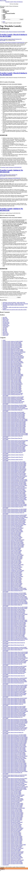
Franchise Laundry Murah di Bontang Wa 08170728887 (14, 622)
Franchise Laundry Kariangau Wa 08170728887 (13, 557)
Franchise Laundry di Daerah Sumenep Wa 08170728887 (14, 510)
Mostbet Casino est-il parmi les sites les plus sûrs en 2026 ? (15, 309)
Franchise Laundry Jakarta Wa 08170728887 (12, 548)
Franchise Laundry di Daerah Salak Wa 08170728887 (14, 489)
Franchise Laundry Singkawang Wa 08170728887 (13, 828)
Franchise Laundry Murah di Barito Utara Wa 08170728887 (15, 608)
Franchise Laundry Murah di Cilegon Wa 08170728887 (14, 630)
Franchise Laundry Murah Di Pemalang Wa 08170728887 (15, 728)
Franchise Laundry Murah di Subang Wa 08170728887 (14, 762)
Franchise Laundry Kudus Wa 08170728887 (12, 565)
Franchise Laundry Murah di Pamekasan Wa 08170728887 (15, 719)
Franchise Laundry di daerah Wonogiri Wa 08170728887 (14, 524)
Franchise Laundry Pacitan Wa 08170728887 (12, 792)
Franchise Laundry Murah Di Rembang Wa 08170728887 (15, 743)
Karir (4, 15)
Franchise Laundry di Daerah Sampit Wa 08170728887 (14, 492)
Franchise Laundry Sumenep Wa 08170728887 (12, 841)
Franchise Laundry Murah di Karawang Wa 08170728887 (15, 661)
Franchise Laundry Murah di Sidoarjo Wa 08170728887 (14, 754)
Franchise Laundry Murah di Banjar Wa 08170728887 (14, 595)
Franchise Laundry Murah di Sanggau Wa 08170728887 (14, 750)
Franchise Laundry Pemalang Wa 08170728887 (12, 806)
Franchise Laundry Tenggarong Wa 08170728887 (13, 853)
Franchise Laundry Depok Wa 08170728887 (12, 392)
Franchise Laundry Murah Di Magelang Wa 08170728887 (15, 693)
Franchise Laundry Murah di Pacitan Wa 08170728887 (14, 715)
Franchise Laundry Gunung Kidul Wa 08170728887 (13, 539)
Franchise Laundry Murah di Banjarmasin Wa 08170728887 (15, 597)
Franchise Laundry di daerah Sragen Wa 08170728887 (14, 503)
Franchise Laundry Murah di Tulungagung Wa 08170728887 (15, 786)
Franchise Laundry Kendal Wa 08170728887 (12, 561)
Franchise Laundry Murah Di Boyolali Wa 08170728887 (14, 623)
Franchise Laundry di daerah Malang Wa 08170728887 (14, 467)
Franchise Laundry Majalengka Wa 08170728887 (13, 576)
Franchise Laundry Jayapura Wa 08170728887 (12, 550)
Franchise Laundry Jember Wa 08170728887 (12, 551)
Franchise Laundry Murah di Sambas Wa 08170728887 (14, 747)
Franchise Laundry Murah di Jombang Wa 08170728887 (14, 656)
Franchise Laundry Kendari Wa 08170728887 (12, 562)
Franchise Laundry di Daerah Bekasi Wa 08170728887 (14, 413)
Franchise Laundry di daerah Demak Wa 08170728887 (14, 427)
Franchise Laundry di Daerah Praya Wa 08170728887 (14, 486)
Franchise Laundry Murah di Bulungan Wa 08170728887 (14, 626)
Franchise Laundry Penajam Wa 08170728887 (12, 809)
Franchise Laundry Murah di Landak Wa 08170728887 (14, 688)
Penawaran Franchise (10, 13)
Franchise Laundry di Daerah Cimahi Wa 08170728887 (14, 425)
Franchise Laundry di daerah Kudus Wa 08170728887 (14, 448)
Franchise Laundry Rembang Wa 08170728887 (12, 819)
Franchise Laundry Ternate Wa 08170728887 (12, 854)
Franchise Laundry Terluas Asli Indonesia (14, 1)
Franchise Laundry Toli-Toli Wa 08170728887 (12, 856)
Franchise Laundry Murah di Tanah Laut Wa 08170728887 (15, 775)
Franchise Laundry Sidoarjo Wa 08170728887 (12, 827)
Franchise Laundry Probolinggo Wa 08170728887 (13, 812)
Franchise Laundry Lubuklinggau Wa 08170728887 (13, 570)
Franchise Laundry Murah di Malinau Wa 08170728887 (14, 701)
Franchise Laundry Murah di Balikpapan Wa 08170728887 (15, 589)
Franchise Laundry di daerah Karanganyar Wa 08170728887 (15, 445)
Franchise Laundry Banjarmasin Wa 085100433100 (13, 356)
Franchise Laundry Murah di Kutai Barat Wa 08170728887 (15, 681)
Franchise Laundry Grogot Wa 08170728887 (12, 538)
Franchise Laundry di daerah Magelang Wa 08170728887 (14, 463)
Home (4, 9)
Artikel (4, 16)
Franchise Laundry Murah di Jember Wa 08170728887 (14, 654)
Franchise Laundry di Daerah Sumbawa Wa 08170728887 (15, 509)
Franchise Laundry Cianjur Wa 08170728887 (12, 381)
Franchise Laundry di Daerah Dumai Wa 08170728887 (14, 431)
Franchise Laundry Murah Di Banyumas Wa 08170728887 (15, 601)
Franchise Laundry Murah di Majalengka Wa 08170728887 (15, 698)
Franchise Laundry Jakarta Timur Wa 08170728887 (13, 545)
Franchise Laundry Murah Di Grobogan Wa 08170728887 (15, 637)
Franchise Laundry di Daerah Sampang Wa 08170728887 (14, 491)
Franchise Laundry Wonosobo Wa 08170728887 (13, 862)
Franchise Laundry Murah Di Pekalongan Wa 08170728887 (15, 727)
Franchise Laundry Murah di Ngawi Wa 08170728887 (14, 713)
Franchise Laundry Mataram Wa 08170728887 (12, 584)
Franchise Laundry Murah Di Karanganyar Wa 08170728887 (15, 660)
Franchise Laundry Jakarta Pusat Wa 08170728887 (13, 543)
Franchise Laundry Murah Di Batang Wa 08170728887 (14, 610)
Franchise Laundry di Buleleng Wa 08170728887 (13, 398)
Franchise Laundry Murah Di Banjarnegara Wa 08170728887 (15, 598)
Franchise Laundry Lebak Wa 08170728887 (12, 568)
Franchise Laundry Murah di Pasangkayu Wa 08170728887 (15, 723)
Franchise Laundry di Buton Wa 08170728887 (12, 400)
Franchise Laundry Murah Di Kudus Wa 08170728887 (14, 679)
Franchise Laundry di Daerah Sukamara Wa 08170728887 (15, 505)
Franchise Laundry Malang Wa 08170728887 (12, 580)
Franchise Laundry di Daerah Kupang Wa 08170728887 (14, 450)
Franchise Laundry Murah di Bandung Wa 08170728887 (14, 593)
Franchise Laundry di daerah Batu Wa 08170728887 (13, 412)
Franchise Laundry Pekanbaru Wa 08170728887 (13, 805)
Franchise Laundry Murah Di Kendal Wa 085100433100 (14, 668)
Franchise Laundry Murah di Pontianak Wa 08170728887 (14, 736)
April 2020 (5, 331)
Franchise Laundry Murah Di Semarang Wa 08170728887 (15, 751)
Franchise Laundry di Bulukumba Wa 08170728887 (13, 399)
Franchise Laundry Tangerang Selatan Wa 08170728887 (14, 844)
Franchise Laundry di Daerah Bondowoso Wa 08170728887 (15, 420)
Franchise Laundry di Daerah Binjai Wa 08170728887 (14, 415)
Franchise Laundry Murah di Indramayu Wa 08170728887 (15, 647)
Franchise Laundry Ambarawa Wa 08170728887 (13, 341)
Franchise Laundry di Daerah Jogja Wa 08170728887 (14, 443)
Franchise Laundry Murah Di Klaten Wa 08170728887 (14, 671)
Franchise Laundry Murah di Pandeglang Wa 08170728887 (15, 720)
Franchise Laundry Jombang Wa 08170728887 (12, 554)
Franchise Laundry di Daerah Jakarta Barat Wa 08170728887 (15, 433)
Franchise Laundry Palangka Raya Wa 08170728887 (13, 795)
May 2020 (5, 330)
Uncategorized (6, 864)
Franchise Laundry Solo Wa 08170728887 (11, 831)
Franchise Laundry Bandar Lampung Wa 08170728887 (14, 352)
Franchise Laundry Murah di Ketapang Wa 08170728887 (14, 669)
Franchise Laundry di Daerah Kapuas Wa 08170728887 (14, 444)
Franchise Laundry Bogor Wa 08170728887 (12, 373)
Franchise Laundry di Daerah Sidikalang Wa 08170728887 (15, 497)
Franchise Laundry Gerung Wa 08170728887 (12, 536)
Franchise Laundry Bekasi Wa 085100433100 (12, 365)
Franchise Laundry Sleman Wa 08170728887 (12, 830)
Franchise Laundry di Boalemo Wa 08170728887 (13, 393)
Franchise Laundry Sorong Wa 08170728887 (12, 832)
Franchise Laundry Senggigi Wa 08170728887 (12, 824)
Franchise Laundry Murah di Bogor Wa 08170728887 (14, 619)
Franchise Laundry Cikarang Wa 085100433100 (13, 383)
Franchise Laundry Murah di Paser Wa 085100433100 (14, 724)
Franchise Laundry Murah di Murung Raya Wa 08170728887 (15, 711)
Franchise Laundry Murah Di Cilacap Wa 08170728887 (14, 629)
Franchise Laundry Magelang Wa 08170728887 (12, 574)
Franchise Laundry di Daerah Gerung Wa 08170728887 (14, 432)
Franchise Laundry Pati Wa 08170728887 (11, 802)
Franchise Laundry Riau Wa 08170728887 (11, 821)
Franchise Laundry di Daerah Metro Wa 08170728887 (14, 472)
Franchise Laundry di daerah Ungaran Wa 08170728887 (14, 522)
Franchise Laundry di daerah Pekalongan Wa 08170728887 (15, 485)
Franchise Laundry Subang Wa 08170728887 (12, 835)
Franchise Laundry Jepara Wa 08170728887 (12, 552)
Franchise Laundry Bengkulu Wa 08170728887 (12, 366)
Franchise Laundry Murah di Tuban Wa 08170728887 (14, 785)
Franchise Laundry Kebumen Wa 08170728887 (12, 558)
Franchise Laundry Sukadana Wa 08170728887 (12, 837)
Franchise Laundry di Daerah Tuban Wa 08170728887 (14, 521)
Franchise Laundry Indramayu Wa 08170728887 (13, 541)
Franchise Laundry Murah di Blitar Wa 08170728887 (14, 616)
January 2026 (5, 320)
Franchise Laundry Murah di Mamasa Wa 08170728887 (14, 702)
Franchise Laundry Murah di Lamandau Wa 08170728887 (15, 686)
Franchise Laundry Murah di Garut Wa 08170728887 (14, 635)
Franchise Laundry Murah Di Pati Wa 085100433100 (14, 726)
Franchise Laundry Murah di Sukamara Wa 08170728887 (14, 764)
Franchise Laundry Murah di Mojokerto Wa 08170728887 (15, 710)
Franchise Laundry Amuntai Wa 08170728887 (12, 346)
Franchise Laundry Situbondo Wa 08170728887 (12, 829)
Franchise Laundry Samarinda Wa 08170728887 (13, 822)
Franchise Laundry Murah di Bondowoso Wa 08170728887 (15, 621)
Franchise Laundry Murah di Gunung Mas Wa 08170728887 (15, 639)
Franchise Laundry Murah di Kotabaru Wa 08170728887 (14, 672)
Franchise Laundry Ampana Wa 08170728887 (12, 343)
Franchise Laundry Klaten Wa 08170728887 (12, 563)
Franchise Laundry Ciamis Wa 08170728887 (12, 380)
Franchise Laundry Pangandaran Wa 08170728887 (13, 799)
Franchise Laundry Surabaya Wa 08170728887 (12, 842)
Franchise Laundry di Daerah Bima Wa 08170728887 (14, 414)
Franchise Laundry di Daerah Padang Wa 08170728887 (14, 474)
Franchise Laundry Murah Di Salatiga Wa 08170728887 (14, 745)
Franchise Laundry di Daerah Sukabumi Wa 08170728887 (15, 504)
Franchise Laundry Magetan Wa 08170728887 (12, 575)
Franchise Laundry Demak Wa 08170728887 (12, 389)
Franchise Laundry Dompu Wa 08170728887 (12, 532)
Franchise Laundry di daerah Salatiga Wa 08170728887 (14, 490)
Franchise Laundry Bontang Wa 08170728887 (12, 376)
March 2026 (5, 318)
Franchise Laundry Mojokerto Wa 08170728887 (13, 587)
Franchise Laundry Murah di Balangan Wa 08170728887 (14, 588)
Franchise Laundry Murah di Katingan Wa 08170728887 (14, 662)
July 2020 (5, 328)
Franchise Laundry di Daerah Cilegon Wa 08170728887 (14, 424)
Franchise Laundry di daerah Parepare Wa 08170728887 (14, 482)
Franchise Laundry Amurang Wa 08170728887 (12, 347)
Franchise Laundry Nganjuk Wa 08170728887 (12, 790)
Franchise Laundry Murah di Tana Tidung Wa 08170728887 (15, 771)
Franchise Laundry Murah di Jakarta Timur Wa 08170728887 (15, 652)
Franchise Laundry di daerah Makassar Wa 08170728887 (14, 465)
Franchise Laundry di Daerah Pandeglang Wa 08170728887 (15, 480)
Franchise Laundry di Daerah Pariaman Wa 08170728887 (14, 483)
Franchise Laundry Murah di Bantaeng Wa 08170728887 (14, 600)
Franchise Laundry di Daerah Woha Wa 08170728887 (14, 523)
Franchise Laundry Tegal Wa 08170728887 (12, 850)
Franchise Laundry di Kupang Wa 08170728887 (13, 530)
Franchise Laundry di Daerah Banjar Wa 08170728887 (14, 407)
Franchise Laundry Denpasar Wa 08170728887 (12, 391)
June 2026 (5, 317)
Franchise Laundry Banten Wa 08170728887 (12, 359)
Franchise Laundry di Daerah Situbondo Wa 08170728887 (15, 499)
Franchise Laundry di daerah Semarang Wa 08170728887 (14, 495)
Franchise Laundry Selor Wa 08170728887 (11, 823)
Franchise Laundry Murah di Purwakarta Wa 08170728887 (15, 740)
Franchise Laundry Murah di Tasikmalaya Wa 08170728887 (15, 782)
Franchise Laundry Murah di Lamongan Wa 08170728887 (15, 687)
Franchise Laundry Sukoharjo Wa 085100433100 (10, 178)
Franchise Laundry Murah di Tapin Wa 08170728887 (14, 779)
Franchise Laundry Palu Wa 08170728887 (11, 797)
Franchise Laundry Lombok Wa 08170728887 (12, 569)
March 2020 (5, 332)
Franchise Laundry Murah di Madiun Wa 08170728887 (14, 692)
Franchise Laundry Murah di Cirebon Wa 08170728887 (14, 632)
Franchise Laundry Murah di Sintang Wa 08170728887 (14, 757)
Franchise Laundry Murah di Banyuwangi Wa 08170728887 (15, 602)
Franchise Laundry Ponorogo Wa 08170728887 (12, 810)
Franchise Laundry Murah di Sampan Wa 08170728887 (14, 749)
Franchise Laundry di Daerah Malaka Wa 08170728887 (14, 466)
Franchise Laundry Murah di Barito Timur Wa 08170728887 (15, 607)
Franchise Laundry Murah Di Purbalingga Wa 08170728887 (15, 738)
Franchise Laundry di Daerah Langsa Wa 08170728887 (14, 451)
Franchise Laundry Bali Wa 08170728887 (11, 348)
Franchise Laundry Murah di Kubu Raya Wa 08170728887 (15, 678)
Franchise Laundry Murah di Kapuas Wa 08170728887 (14, 659)
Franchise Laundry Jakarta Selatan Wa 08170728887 (13, 544)
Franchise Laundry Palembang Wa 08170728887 (13, 796)
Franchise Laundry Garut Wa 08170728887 (12, 535)
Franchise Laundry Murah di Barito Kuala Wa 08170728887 (15, 603)
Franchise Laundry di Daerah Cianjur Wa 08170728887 (14, 422)
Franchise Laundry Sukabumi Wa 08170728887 (12, 836)
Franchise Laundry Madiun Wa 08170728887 (12, 572)
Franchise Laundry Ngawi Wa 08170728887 (12, 791)
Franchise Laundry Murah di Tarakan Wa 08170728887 (14, 780)
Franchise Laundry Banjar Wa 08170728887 (12, 354)
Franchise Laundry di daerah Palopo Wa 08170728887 (14, 477)
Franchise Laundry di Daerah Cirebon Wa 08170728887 (14, 426)
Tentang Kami (6, 11)
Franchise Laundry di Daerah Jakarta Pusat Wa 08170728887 (15, 434)
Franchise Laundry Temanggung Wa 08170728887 (13, 851)
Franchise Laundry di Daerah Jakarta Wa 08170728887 (14, 441)
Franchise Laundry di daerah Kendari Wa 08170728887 (14, 446)
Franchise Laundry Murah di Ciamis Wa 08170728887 (14, 627)
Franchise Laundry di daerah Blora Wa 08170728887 (14, 417)
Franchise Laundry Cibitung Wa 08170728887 (12, 382)
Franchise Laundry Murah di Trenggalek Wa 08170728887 (15, 784)
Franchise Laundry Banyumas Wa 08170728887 (13, 361)
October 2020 (5, 324)
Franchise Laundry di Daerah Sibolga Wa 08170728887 (14, 496)
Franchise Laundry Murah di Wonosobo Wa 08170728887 (15, 789)
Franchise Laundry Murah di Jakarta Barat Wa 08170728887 (15, 648)
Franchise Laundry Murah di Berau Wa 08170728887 (14, 615)
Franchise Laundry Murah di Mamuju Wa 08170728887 (14, 706)
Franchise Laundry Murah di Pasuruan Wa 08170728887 (14, 725)
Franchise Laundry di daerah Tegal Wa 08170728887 (14, 518)
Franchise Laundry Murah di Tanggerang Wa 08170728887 (15, 778)
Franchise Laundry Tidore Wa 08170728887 (12, 855)
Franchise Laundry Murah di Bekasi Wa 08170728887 (14, 613)
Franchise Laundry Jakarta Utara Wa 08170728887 (13, 547)
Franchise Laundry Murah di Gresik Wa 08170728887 (14, 636)
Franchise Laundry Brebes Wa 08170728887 (12, 379)
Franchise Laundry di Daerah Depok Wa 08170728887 (14, 428)
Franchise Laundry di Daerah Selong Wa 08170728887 (14, 493)
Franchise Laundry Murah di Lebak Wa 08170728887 (14, 689)
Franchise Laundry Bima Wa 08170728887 (11, 367)
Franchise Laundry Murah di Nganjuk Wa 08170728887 (14, 712)
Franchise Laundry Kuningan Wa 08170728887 (12, 567)
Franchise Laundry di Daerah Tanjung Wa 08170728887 (14, 516)
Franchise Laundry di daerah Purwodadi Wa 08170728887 (15, 487)
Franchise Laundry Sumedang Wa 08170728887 (13, 840)
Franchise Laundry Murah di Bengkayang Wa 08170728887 (15, 614)
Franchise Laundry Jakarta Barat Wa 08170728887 (13, 542)
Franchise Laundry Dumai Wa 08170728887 (12, 534)
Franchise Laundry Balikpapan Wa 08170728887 (13, 349)
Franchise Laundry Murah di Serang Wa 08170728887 (14, 752)
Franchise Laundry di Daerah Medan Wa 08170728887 (14, 471)
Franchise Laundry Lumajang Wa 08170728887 (12, 571)
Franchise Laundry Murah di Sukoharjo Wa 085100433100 (12, 42)
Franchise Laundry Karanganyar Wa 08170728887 (13, 555)
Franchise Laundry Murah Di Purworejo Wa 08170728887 (15, 741)
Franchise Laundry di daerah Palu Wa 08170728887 (13, 478)
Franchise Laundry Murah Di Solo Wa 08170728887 (13, 759)
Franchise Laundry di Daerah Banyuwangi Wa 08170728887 (15, 408)
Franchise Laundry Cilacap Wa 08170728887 (12, 385)
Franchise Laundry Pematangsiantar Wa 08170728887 (14, 808)
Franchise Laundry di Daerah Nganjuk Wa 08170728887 (14, 473)
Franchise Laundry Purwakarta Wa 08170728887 (13, 815)
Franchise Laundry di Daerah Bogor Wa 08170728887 (14, 418)
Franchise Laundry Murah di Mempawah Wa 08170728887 (15, 708)
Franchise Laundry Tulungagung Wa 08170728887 (13, 860)
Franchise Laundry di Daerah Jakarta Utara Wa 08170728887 (15, 440)
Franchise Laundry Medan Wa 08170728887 (12, 585)
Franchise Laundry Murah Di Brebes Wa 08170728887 (14, 624)
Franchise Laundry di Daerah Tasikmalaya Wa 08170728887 (15, 517)
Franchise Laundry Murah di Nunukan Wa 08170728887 (14, 714)
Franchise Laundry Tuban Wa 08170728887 (12, 858)
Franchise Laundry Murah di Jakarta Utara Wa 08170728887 (15, 653)
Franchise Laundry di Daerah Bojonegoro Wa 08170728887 (15, 419)
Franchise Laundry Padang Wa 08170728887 (12, 793)
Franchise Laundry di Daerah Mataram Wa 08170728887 (14, 470)
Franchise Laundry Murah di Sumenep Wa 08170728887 (14, 767)
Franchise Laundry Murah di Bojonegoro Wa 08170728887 (15, 620)
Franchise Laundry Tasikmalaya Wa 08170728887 (13, 848)
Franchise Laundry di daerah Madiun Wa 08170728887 (14, 461)
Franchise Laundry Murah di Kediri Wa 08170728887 (14, 667)
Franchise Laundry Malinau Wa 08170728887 (12, 581)
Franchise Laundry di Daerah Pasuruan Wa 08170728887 (14, 484)
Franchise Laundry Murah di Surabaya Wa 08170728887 (14, 769)
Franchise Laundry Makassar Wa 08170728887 (12, 578)
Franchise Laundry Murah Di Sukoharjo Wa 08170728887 (15, 765)
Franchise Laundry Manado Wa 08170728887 (12, 582)
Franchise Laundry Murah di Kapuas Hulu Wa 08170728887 (15, 658)
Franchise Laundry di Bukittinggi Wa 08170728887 (13, 396)
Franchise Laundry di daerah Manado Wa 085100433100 (14, 469)
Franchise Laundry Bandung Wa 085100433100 (13, 353)
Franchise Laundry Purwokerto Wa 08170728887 (13, 816)
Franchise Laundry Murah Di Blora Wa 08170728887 (14, 617)
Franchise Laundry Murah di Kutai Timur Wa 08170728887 (15, 685)
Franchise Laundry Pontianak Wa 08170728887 (12, 811)
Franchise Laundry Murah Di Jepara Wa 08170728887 (14, 655)
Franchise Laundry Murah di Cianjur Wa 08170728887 (14, 628)
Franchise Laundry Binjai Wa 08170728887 (12, 368)
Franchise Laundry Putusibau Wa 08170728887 (12, 818)
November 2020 (6, 323)
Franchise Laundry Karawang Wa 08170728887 (13, 556)
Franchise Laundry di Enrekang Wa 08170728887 (13, 525)
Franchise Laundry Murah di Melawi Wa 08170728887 (14, 707)
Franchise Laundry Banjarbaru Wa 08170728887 (13, 355)
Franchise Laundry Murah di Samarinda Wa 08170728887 (15, 746)
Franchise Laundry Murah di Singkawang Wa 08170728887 (15, 756)
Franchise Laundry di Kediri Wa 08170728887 (12, 529)
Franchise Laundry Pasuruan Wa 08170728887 (12, 801)
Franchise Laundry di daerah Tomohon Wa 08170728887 (14, 519)
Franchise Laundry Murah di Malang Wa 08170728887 (14, 700)
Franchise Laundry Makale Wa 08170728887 (12, 577)
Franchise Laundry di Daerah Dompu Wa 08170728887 (14, 430)
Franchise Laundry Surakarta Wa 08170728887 (12, 843)
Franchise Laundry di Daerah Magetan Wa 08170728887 (14, 464)
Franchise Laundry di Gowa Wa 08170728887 (12, 526)
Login (4, 18)
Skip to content (3, 0)
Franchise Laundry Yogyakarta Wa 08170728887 (13, 863)
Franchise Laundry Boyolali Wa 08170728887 (12, 378)
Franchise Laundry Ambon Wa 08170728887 (12, 342)
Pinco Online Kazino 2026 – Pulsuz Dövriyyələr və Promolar (15, 303)
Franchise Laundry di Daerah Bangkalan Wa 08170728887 (15, 406)
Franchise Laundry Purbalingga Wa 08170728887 (13, 814)
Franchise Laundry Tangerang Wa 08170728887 (13, 845)
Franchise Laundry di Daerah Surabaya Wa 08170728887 (14, 511)
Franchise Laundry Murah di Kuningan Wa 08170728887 (14, 680)
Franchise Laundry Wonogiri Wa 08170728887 (12, 861)
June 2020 (5, 329)
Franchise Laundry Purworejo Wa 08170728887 (13, 817)
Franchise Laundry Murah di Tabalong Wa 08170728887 (14, 770)
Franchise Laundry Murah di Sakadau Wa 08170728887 (14, 744)
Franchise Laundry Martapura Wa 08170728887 (12, 583)
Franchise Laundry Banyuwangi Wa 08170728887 (13, 362)
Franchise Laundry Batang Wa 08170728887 (12, 363)
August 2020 (5, 326)
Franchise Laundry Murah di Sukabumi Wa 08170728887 (14, 763)
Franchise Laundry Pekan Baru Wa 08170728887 (13, 804)
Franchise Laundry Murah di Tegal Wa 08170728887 (14, 783)
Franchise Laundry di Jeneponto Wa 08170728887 (13, 528)
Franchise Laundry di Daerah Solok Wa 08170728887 (14, 502)
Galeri (4, 14)
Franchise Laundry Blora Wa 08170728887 (12, 372)
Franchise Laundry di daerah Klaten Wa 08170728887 (14, 447)
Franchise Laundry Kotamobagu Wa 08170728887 (13, 564)
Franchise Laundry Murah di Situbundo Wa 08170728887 (15, 758)
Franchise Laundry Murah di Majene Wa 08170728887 (14, 699)
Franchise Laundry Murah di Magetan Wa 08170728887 (14, 694)
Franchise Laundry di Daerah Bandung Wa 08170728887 (14, 405)
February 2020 (6, 333)
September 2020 (6, 325)
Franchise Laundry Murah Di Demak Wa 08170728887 (14, 633)
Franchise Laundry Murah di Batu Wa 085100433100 (14, 611)
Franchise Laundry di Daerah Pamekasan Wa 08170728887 (15, 479)
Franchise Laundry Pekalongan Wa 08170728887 (13, 803)
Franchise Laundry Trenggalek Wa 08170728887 (13, 857)
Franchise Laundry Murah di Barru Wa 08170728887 (14, 609)
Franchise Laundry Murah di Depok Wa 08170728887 (14, 634)
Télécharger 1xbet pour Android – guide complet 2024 (14, 302)
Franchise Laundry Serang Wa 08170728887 (12, 825)
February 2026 (6, 319)
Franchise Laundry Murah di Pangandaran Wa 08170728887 (15, 721)
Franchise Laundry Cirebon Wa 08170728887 (12, 388)
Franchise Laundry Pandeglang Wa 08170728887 (13, 798)
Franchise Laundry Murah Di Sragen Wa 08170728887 (14, 760)
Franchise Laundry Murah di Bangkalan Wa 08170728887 (15, 594)
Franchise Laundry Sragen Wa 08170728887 (12, 834)
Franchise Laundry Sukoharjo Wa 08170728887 (12, 838)
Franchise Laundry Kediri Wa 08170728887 (12, 559)
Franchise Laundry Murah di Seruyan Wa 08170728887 (14, 753)
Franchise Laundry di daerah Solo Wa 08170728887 (13, 500)
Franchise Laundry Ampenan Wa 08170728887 (12, 344)
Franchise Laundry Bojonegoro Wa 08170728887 (13, 374)
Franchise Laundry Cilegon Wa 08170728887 (12, 386)
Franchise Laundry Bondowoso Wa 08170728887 (13, 375)
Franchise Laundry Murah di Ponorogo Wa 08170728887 (14, 734)
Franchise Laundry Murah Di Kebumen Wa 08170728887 (15, 666)
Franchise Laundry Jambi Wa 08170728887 (12, 549)
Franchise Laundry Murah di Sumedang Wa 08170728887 (15, 766)
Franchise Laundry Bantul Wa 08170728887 (12, 360)
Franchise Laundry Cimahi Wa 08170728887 (12, 387)
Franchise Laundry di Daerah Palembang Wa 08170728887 (15, 476)
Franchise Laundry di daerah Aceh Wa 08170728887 (13, 401)
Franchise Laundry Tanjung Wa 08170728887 (12, 847)
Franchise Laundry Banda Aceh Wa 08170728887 (13, 350)
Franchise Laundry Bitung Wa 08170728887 (12, 369)
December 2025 (6, 322)
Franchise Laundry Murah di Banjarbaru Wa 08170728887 (15, 596)
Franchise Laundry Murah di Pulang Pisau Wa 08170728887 (15, 737)
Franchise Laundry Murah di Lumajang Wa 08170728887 (14, 691)
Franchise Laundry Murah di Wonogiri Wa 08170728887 (14, 788)
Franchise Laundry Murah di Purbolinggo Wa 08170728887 (15, 739)
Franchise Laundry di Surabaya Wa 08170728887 (13, 531)
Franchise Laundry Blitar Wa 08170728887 (12, 370)
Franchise (5, 12)
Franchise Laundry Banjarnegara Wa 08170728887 (13, 357)
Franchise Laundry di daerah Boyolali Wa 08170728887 (14, 421)
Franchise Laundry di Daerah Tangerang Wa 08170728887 (15, 515)
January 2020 (5, 335)
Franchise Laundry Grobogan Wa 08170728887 (12, 537)
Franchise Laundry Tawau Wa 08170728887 (12, 849)
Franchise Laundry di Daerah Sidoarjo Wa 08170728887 (14, 498)
